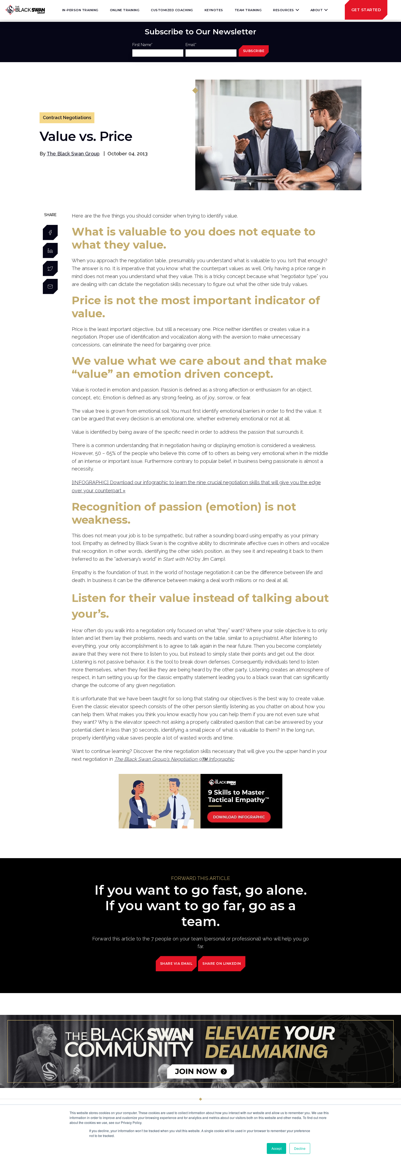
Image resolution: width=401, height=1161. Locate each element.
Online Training (125, 10)
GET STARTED (366, 9)
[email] (50, 286)
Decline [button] (300, 1148)
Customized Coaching (172, 10)
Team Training (248, 10)
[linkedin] (50, 250)
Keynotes (214, 10)
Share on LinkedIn (221, 963)
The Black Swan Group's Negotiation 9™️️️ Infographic (174, 759)
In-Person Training (80, 10)
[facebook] (50, 232)
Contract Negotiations (67, 117)
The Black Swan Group (73, 153)
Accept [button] (276, 1148)
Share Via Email (176, 963)
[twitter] (50, 268)
